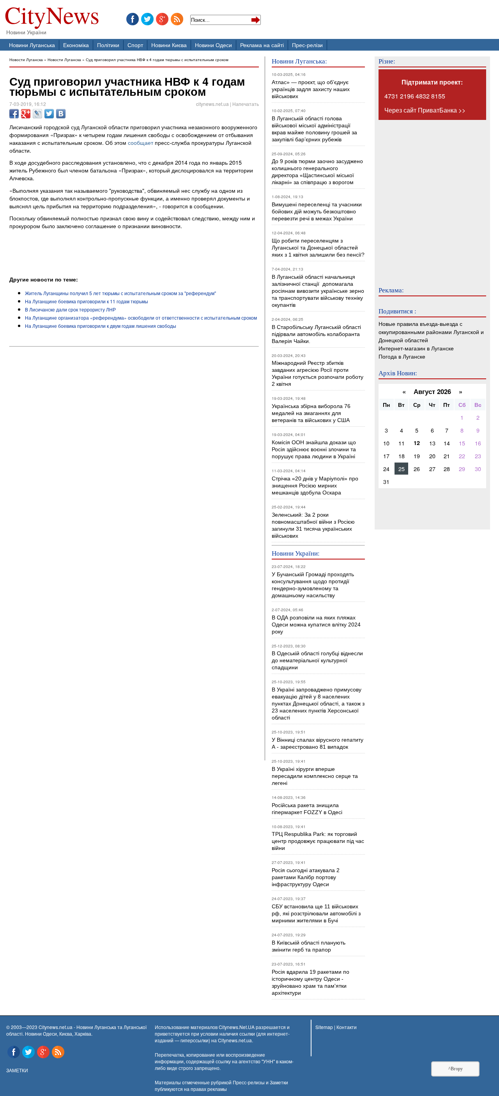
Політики (108, 44)
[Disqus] (134, 455)
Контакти (346, 1027)
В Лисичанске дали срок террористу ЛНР (70, 309)
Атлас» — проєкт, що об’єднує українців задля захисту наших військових (311, 89)
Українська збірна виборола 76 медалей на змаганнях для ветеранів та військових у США (311, 413)
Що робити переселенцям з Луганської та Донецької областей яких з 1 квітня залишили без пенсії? (318, 247)
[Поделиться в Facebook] (14, 113)
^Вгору (455, 1068)
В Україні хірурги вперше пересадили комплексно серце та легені (315, 776)
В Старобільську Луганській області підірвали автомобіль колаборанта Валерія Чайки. (317, 334)
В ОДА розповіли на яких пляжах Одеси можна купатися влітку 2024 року (316, 624)
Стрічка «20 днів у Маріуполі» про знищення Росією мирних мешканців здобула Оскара (315, 485)
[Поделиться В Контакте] (60, 113)
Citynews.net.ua (235, 1040)
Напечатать (245, 103)
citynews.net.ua (212, 103)
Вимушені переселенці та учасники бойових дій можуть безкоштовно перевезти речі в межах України (317, 211)
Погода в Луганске (402, 356)
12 (417, 443)
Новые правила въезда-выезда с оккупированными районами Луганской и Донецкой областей (431, 331)
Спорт (135, 44)
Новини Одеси (213, 44)
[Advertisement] (100, 254)
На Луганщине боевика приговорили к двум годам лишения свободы (100, 325)
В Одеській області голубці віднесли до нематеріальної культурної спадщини (317, 660)
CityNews (52, 16)
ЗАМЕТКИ (17, 1070)
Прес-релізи (307, 44)
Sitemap (324, 1027)
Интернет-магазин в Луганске (416, 348)
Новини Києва (169, 44)
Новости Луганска (26, 59)
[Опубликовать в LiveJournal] (37, 113)
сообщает (140, 142)
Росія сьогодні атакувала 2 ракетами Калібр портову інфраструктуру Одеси (306, 877)
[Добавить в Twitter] (49, 113)
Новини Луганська (32, 44)
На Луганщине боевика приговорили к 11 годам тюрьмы (86, 301)
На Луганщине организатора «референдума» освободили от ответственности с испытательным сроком (141, 317)
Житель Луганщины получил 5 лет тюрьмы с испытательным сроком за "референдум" (120, 293)
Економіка (76, 44)
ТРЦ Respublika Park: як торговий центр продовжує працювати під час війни (318, 841)
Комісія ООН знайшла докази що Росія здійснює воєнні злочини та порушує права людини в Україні (314, 449)
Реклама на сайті (262, 44)
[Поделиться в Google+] (25, 113)
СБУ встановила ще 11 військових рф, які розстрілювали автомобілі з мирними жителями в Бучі (316, 913)
